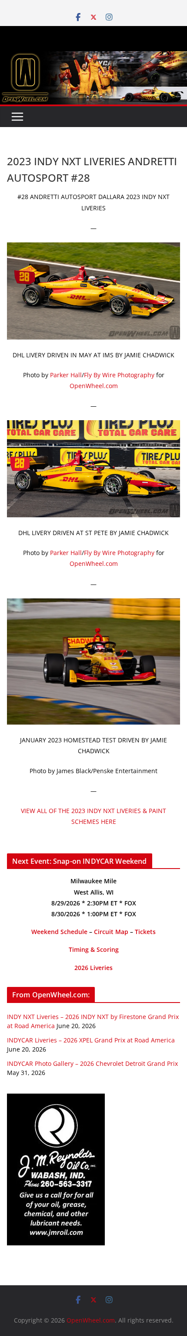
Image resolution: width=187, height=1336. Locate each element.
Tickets (145, 932)
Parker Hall (66, 375)
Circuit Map (111, 932)
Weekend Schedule (59, 932)
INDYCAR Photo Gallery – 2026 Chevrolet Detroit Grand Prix (92, 1063)
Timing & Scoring (94, 949)
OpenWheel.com (94, 386)
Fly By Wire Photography (119, 375)
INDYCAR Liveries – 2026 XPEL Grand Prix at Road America (91, 1040)
